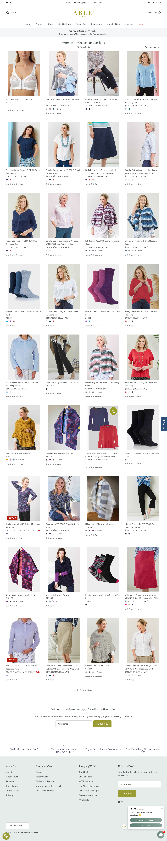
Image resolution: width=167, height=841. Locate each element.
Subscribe (102, 724)
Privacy (9, 795)
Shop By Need (113, 24)
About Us (10, 772)
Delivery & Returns (45, 781)
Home (27, 24)
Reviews (10, 781)
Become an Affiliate (88, 795)
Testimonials (42, 776)
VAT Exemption (86, 781)
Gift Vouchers (85, 776)
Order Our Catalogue (89, 790)
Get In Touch (12, 776)
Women (39, 24)
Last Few (129, 24)
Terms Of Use (13, 790)
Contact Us (41, 772)
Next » (90, 690)
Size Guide (84, 772)
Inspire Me (96, 24)
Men (50, 24)
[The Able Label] (83, 13)
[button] (160, 834)
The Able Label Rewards (90, 786)
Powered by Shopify (31, 832)
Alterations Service (45, 790)
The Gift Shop (64, 24)
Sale (141, 24)
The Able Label (17, 832)
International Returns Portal (49, 786)
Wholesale (84, 799)
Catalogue (81, 24)
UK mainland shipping (77, 2)
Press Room (12, 786)
